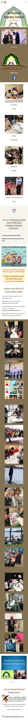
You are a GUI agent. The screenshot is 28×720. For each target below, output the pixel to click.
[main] (14, 16)
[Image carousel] (14, 38)
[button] (2, 2)
